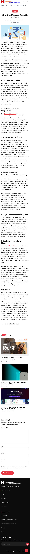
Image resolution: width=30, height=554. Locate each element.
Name (3, 446)
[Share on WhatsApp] (17, 324)
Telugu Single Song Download (9, 519)
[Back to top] (26, 550)
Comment (4, 428)
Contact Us (4, 506)
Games (3, 527)
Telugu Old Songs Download (8, 523)
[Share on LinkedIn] (13, 324)
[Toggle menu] (27, 1)
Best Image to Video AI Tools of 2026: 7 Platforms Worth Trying (12, 358)
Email (3, 453)
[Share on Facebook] (10, 324)
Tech (7, 5)
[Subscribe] (27, 544)
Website (3, 460)
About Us (3, 498)
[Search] (23, 1)
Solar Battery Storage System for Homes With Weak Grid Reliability (14, 383)
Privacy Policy (4, 502)
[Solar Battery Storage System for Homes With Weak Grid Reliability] (15, 371)
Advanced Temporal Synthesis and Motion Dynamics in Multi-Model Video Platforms (13, 408)
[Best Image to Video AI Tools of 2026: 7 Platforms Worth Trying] (15, 347)
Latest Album (4, 515)
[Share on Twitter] (6, 324)
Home (2, 5)
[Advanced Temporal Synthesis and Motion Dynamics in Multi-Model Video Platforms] (15, 396)
